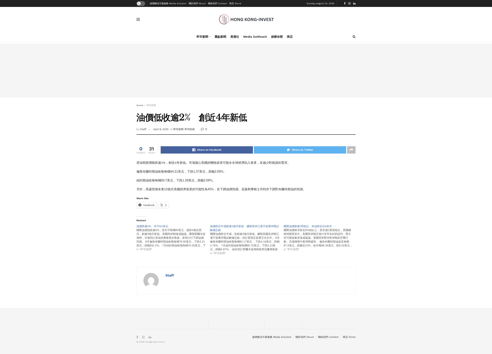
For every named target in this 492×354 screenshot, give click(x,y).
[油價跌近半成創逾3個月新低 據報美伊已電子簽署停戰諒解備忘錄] (247, 239)
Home (139, 105)
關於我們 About (197, 3)
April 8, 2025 (161, 129)
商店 (290, 36)
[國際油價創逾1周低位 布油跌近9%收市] (320, 237)
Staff (143, 129)
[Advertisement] (246, 70)
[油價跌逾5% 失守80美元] (173, 237)
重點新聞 (220, 36)
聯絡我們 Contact (217, 3)
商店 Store (235, 3)
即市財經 (190, 129)
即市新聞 (202, 36)
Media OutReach (255, 36)
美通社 (234, 36)
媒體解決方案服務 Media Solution (168, 3)
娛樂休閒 (277, 36)
